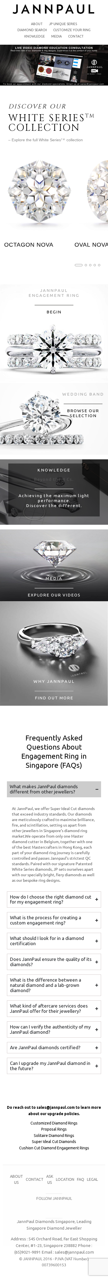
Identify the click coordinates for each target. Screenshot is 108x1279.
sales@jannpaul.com (56, 1107)
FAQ (80, 1179)
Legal (92, 1179)
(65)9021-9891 (27, 1252)
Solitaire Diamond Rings (54, 1135)
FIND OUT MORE (54, 698)
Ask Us (49, 1179)
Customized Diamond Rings (54, 1123)
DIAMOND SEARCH (32, 30)
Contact (34, 1179)
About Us (16, 1179)
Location (65, 1179)
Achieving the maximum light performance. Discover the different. (54, 500)
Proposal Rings (54, 1129)
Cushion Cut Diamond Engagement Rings (54, 1148)
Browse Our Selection (83, 413)
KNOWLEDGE (34, 36)
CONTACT (76, 36)
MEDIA (56, 36)
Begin (54, 312)
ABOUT (37, 24)
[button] (79, 265)
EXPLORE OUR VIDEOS (54, 595)
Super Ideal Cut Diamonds (54, 1141)
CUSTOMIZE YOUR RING (72, 30)
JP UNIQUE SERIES (63, 24)
